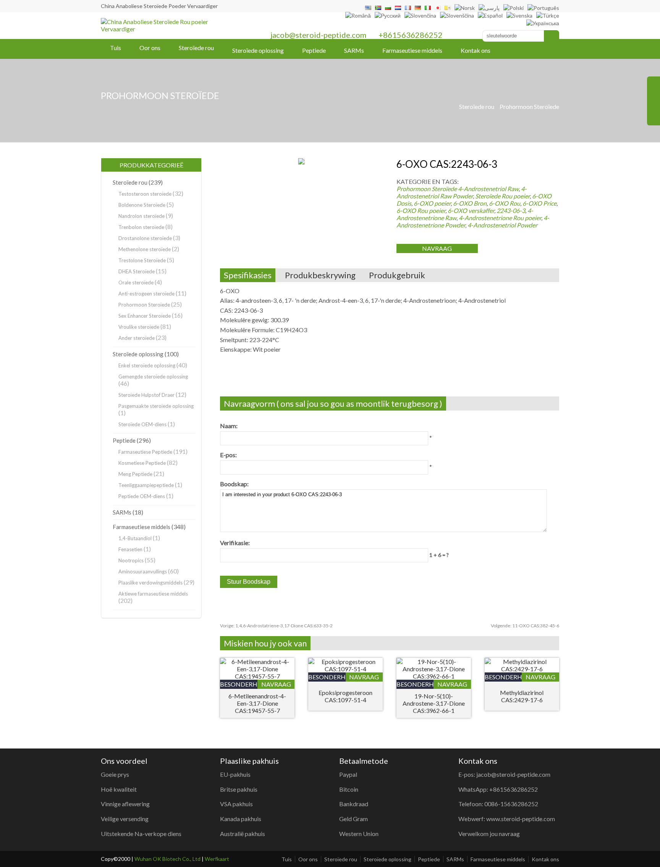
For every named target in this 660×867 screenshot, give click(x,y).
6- (539, 203)
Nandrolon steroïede (141, 216)
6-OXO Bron (470, 203)
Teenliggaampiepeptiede (146, 485)
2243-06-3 (511, 210)
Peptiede (314, 50)
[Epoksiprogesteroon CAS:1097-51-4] (345, 668)
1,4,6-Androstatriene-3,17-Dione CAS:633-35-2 (276, 625)
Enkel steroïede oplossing (146, 365)
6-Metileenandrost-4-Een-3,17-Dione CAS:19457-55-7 (257, 703)
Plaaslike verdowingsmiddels (150, 583)
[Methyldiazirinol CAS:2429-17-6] (522, 668)
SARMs (354, 50)
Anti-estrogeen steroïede (146, 294)
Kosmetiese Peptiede (142, 463)
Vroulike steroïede (138, 327)
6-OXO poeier (432, 203)
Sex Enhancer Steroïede (144, 316)
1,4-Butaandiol (135, 538)
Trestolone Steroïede (142, 260)
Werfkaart (217, 859)
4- (488, 188)
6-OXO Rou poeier (420, 210)
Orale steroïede (136, 282)
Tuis (115, 47)
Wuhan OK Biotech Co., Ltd (167, 859)
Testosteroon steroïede (144, 194)
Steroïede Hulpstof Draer (146, 395)
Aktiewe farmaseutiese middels (153, 594)
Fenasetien (130, 549)
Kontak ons (475, 50)
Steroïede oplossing (258, 50)
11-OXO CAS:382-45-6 (525, 625)
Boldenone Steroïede (141, 205)
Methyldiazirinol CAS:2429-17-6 (522, 696)
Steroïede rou (196, 47)
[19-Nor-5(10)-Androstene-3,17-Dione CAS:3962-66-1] (433, 676)
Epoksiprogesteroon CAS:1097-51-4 (345, 696)
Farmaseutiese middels (412, 50)
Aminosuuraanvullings (142, 571)
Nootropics (131, 560)
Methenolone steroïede (144, 249)
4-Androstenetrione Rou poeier (500, 217)
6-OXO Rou (504, 203)
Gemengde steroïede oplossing (153, 376)
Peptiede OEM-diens (141, 496)
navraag (437, 248)
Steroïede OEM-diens (142, 424)
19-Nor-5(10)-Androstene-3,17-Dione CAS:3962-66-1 (434, 703)
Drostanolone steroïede (145, 238)
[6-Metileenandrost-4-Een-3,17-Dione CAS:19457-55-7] (257, 676)
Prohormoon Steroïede (529, 106)
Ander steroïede (136, 338)
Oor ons (149, 47)
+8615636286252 (411, 34)
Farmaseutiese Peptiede (145, 452)
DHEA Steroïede (136, 271)
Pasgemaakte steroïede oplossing (156, 406)
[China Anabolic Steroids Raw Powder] (171, 28)
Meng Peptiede (135, 474)
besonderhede (238, 684)
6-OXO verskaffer (471, 210)
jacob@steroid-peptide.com (318, 34)
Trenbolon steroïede (141, 227)
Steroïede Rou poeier (502, 196)
